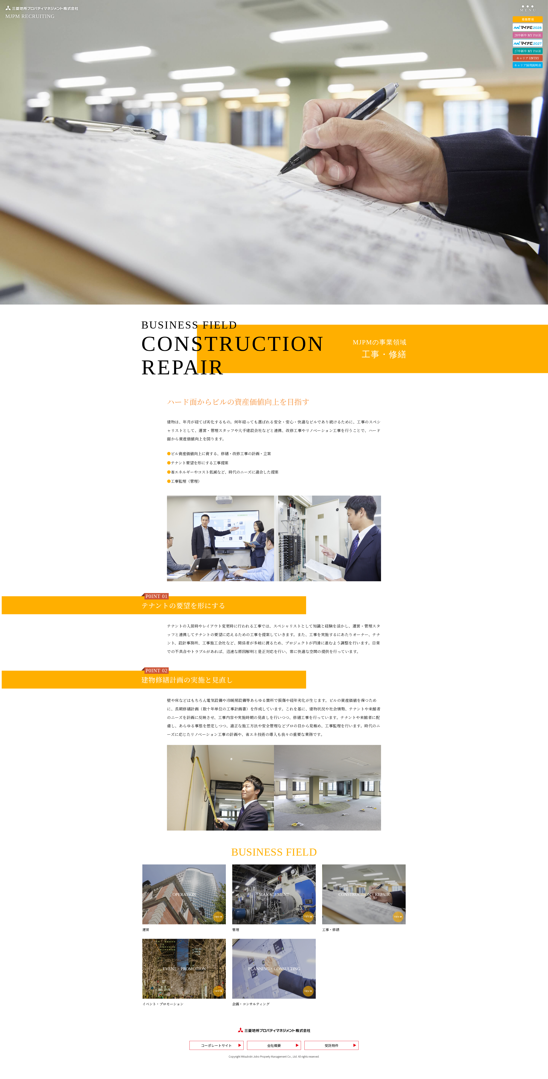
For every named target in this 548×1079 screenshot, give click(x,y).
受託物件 (331, 1045)
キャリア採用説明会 (527, 65)
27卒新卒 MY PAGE (527, 51)
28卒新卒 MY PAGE (527, 35)
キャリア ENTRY (527, 58)
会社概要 (274, 1045)
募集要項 (528, 19)
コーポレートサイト (216, 1045)
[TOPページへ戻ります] (274, 1029)
